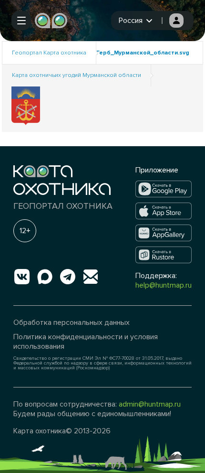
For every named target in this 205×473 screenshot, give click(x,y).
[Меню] (21, 20)
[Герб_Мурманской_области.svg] (25, 105)
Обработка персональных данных (71, 322)
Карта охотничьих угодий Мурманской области (76, 75)
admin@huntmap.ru (150, 404)
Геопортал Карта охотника (49, 52)
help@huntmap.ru (163, 285)
